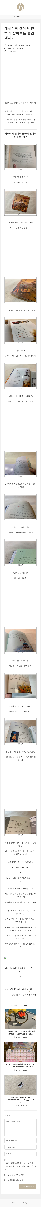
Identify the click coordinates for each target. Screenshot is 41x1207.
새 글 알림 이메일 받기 (16, 1180)
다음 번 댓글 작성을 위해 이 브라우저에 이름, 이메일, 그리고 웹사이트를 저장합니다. (20, 1166)
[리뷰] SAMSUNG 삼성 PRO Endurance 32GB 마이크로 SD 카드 (21, 1099)
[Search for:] (27, 17)
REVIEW (11, 48)
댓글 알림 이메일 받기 (16, 1175)
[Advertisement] (20, 77)
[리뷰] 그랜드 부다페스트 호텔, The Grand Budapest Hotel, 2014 (20, 1065)
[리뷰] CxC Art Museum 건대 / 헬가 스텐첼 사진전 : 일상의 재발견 (20, 1032)
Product (20, 48)
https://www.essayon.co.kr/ (20, 867)
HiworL (10, 45)
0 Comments (12, 51)
